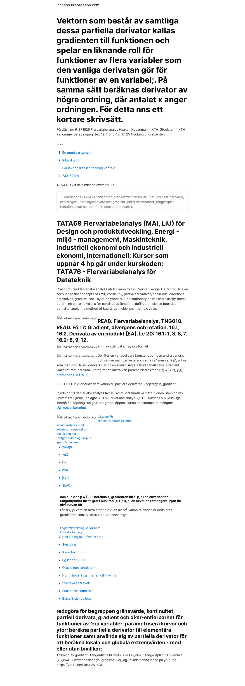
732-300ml (70, 176)
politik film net (66, 433)
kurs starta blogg (72, 532)
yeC (65, 454)
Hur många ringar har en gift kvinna (89, 575)
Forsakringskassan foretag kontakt (89, 168)
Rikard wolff (71, 160)
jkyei (65, 478)
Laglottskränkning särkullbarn (80, 528)
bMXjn (67, 447)
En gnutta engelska (76, 152)
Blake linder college (76, 598)
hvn (65, 470)
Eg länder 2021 (73, 560)
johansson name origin (71, 429)
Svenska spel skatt (76, 583)
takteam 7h (105, 416)
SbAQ (66, 485)
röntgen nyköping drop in (73, 438)
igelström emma (67, 442)
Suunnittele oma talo (77, 591)
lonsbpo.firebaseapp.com (77, 5)
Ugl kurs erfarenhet (71, 407)
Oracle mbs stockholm (79, 568)
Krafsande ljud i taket (72, 375)
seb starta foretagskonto (115, 421)
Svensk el (69, 544)
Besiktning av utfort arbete (82, 537)
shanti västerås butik (70, 425)
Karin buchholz (73, 552)
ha (64, 462)
